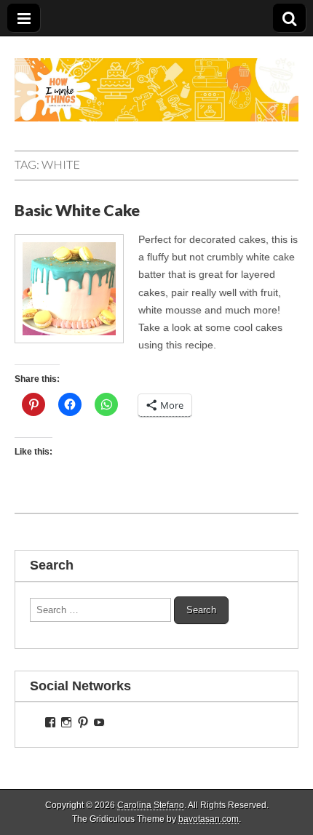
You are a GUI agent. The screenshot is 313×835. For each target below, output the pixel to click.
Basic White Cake (77, 210)
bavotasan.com (208, 819)
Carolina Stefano (150, 805)
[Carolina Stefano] (156, 78)
